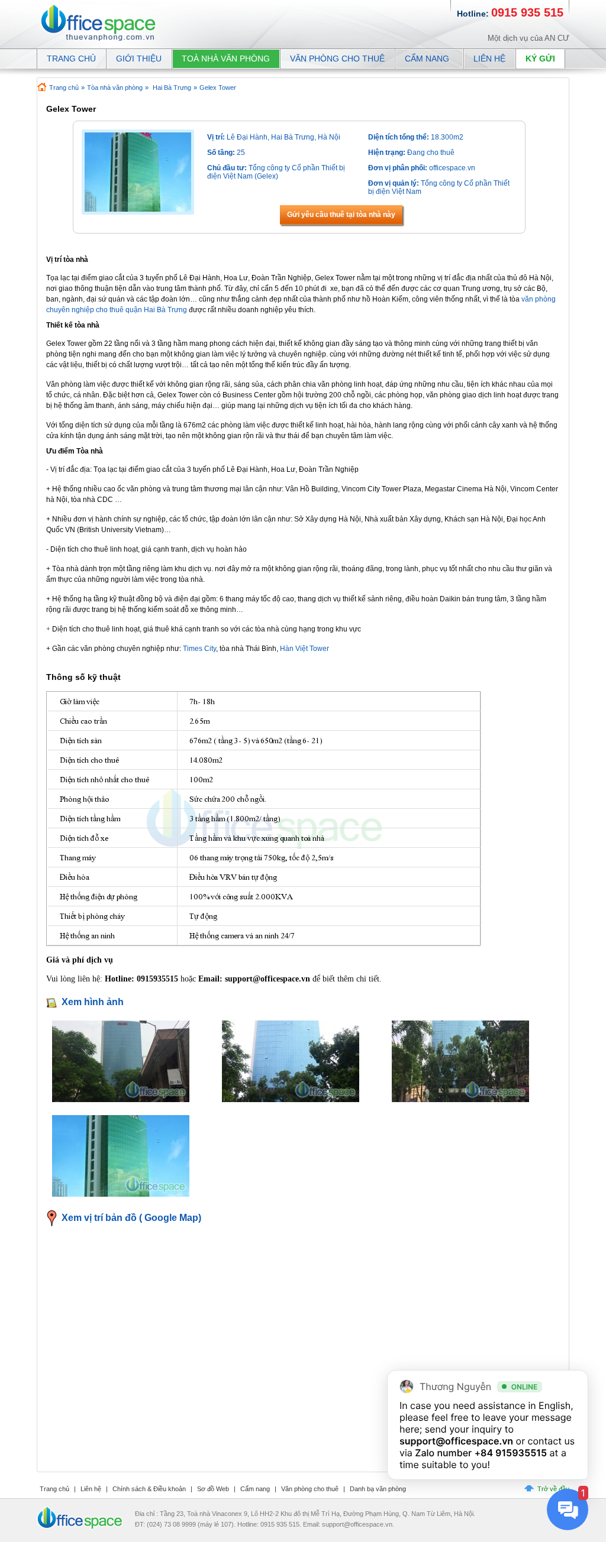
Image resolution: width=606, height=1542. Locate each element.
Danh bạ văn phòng (378, 1488)
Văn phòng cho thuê (337, 58)
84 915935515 (514, 1453)
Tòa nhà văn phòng (115, 87)
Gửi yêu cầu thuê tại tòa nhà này (341, 214)
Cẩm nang (427, 58)
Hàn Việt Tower (304, 648)
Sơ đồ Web (213, 1488)
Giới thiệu (139, 58)
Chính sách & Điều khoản (149, 1488)
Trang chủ (64, 87)
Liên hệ (489, 58)
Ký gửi (540, 58)
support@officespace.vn (456, 1441)
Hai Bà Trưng (172, 87)
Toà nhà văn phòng (226, 58)
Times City (199, 648)
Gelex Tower (217, 87)
